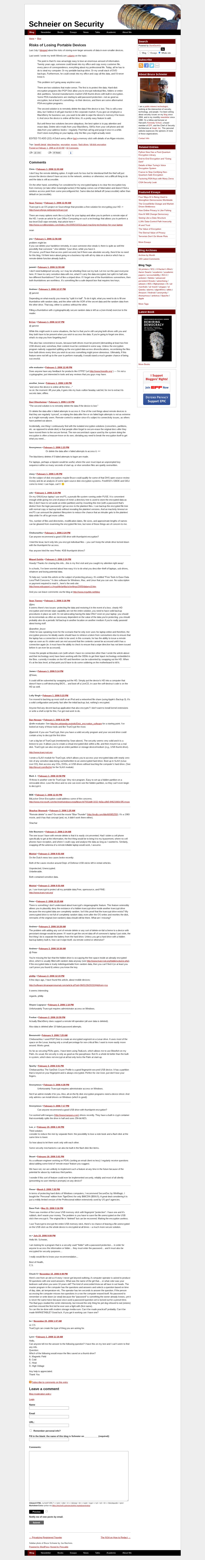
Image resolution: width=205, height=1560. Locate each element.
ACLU (164, 275)
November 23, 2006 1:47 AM (48, 1321)
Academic (111, 32)
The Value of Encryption (150, 229)
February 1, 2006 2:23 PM (48, 493)
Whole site (166, 53)
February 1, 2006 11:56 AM (48, 239)
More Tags (144, 304)
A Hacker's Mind (164, 269)
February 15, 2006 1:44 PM (50, 1127)
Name (32, 1404)
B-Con (32, 322)
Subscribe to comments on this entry (50, 1382)
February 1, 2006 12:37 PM (52, 289)
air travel (153, 287)
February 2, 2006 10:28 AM (52, 926)
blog (165, 114)
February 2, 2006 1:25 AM (62, 810)
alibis (169, 290)
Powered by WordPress (39, 1547)
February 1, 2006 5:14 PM (50, 671)
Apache (165, 295)
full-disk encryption (98, 144)
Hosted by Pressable (59, 1547)
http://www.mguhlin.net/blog (86, 592)
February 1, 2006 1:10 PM (61, 402)
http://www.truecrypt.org (40, 752)
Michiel (32, 854)
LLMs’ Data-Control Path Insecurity (155, 221)
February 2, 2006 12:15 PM (51, 976)
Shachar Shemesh (38, 810)
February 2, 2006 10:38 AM (52, 948)
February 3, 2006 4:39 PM (56, 1085)
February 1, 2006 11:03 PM (48, 795)
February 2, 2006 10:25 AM (49, 901)
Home (31, 38)
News (86, 32)
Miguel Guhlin (36, 559)
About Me (127, 32)
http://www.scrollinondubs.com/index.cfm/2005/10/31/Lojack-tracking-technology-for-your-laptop (76, 225)
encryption (65, 144)
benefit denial (40, 144)
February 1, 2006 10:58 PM (51, 776)
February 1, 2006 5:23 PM (55, 695)
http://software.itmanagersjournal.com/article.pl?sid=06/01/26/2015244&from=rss (68, 985)
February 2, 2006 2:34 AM (58, 831)
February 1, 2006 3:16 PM (57, 600)
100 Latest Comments (149, 259)
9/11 (153, 269)
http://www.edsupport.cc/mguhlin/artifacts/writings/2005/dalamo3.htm (62, 586)
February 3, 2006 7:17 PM (56, 1106)
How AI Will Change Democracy (154, 214)
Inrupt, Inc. (156, 128)
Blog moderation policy (40, 1394)
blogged (43, 50)
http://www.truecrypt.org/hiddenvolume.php (107, 961)
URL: (32, 1422)
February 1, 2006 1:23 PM (56, 447)
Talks (97, 32)
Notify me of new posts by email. (46, 1517)
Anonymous (144, 295)
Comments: (35, 1447)
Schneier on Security (66, 24)
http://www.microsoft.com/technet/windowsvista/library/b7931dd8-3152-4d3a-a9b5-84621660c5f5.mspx (79, 802)
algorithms (160, 290)
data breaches (53, 144)
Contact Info (144, 138)
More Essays (145, 242)
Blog (31, 32)
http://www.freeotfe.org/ (101, 371)
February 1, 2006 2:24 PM (57, 533)
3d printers (144, 269)
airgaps (162, 287)
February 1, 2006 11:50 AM (57, 203)
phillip (32, 976)
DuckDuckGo (155, 45)
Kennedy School (154, 123)
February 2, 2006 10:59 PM (51, 1017)
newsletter (165, 117)
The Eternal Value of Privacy (152, 232)
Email (32, 1413)
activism (142, 278)
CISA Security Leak (148, 182)
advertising (162, 281)
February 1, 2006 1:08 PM (59, 383)
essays (74, 144)
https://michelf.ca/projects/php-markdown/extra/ (71, 1506)
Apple (141, 298)
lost (75, 138)
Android (151, 292)
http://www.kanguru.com (66, 1115)
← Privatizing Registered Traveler (45, 1537)
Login (31, 1399)
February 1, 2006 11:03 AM (49, 169)
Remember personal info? (47, 1431)
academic (157, 272)
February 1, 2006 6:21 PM (56, 720)
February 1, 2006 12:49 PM (58, 367)
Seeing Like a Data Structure (152, 218)
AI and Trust (144, 225)
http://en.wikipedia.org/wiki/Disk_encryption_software (76, 723)
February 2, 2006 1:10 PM (61, 1005)
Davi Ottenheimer (38, 402)
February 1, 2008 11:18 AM (49, 1337)
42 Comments (72, 148)
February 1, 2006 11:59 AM (51, 267)
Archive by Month (147, 255)
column (71, 55)
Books (60, 32)
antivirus (156, 295)
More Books (144, 364)
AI (167, 284)
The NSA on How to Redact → (116, 1537)
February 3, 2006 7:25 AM (55, 1035)
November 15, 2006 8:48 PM (54, 1274)
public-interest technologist (156, 106)
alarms (150, 290)
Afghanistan (158, 284)
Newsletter (46, 32)
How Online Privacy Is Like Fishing (155, 210)
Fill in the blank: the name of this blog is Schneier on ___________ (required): (69, 1436)
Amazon (142, 292)
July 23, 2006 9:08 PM (44, 1235)
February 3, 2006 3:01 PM (51, 1066)
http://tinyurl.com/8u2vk (40, 767)
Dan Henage (35, 720)
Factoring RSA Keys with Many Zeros (156, 178)
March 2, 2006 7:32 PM (48, 1189)
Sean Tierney (35, 203)
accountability (153, 275)
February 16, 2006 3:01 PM (50, 1156)
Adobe (151, 278)
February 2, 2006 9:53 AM (51, 854)
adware (142, 284)
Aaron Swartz (145, 272)
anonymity (162, 292)
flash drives (83, 144)
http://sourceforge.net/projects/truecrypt (48, 210)
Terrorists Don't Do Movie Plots (153, 236)
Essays (73, 32)
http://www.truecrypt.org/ (41, 892)
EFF (150, 125)
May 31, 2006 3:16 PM (52, 1208)
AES (149, 284)
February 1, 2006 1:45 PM (49, 474)
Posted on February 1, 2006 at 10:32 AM (46, 148)
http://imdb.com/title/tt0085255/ (103, 814)
